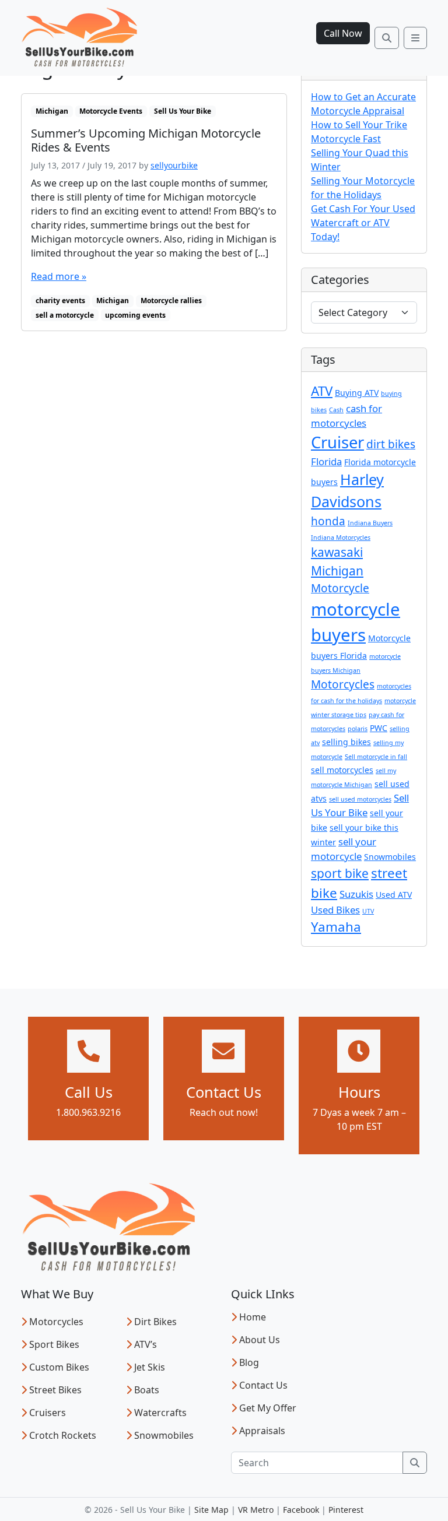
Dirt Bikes (155, 1321)
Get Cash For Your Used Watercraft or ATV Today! (363, 222)
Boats (146, 1389)
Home (252, 1317)
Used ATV (394, 894)
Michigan (52, 111)
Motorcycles (342, 684)
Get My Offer (267, 1407)
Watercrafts (160, 1412)
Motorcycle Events (110, 111)
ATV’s (145, 1344)
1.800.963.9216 (88, 1112)
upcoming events (135, 315)
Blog (249, 1362)
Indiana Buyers (370, 523)
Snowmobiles (390, 856)
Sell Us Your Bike (182, 111)
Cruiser (337, 442)
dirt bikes (390, 444)
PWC (378, 727)
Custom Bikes (59, 1367)
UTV (368, 911)
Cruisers (47, 1412)
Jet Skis (149, 1367)
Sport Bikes (54, 1344)
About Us (259, 1339)
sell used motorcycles (360, 799)
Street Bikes (55, 1389)
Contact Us (263, 1385)
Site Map (211, 1509)
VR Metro (256, 1509)
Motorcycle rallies (171, 300)
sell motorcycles (342, 769)
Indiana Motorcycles (340, 537)
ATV (321, 391)
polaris (358, 729)
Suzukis (356, 894)
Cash (336, 410)
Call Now (343, 33)
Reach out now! (224, 1112)
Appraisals (262, 1430)
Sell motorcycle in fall (376, 757)
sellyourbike (174, 165)
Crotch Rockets (62, 1435)
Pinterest (345, 1509)
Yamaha (336, 927)
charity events (60, 300)
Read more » (58, 276)
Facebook (301, 1509)
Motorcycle (340, 588)
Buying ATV (357, 392)
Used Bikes (335, 909)
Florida (326, 461)
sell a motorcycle (65, 315)
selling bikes (346, 741)
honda (328, 521)
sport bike (340, 873)
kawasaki (337, 552)
